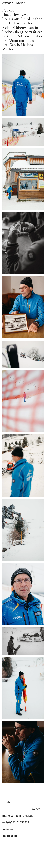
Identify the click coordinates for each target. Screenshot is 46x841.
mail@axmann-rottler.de (17, 815)
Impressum (9, 835)
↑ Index (7, 802)
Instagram (8, 829)
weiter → (38, 809)
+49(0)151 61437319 (15, 822)
